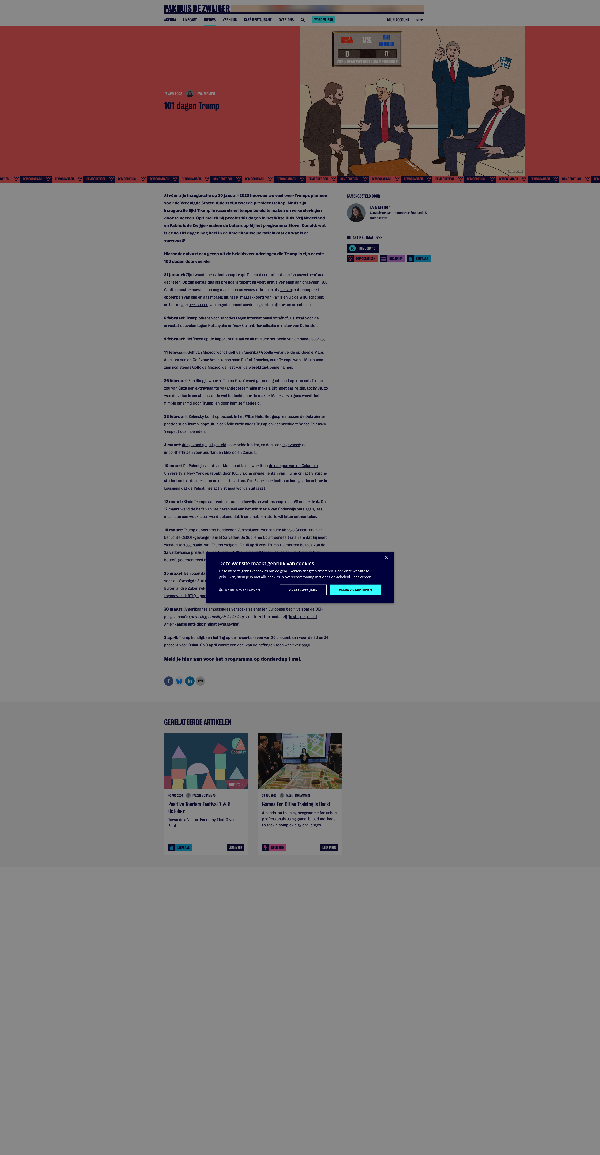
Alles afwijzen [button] (303, 589)
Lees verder (361, 576)
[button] (239, 589)
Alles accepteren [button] (355, 589)
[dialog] (300, 577)
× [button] (386, 557)
